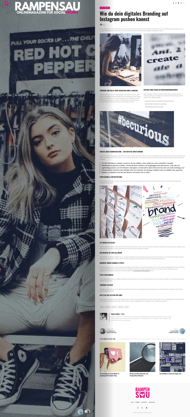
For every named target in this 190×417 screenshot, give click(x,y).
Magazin (137, 402)
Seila (104, 25)
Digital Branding (105, 7)
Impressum (144, 402)
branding (107, 307)
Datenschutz (152, 402)
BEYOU (102, 307)
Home (132, 402)
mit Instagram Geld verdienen (141, 270)
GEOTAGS (114, 307)
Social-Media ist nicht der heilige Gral (170, 374)
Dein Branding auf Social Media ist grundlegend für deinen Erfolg (109, 375)
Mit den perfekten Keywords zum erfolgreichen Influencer (139, 375)
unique (126, 307)
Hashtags (120, 307)
